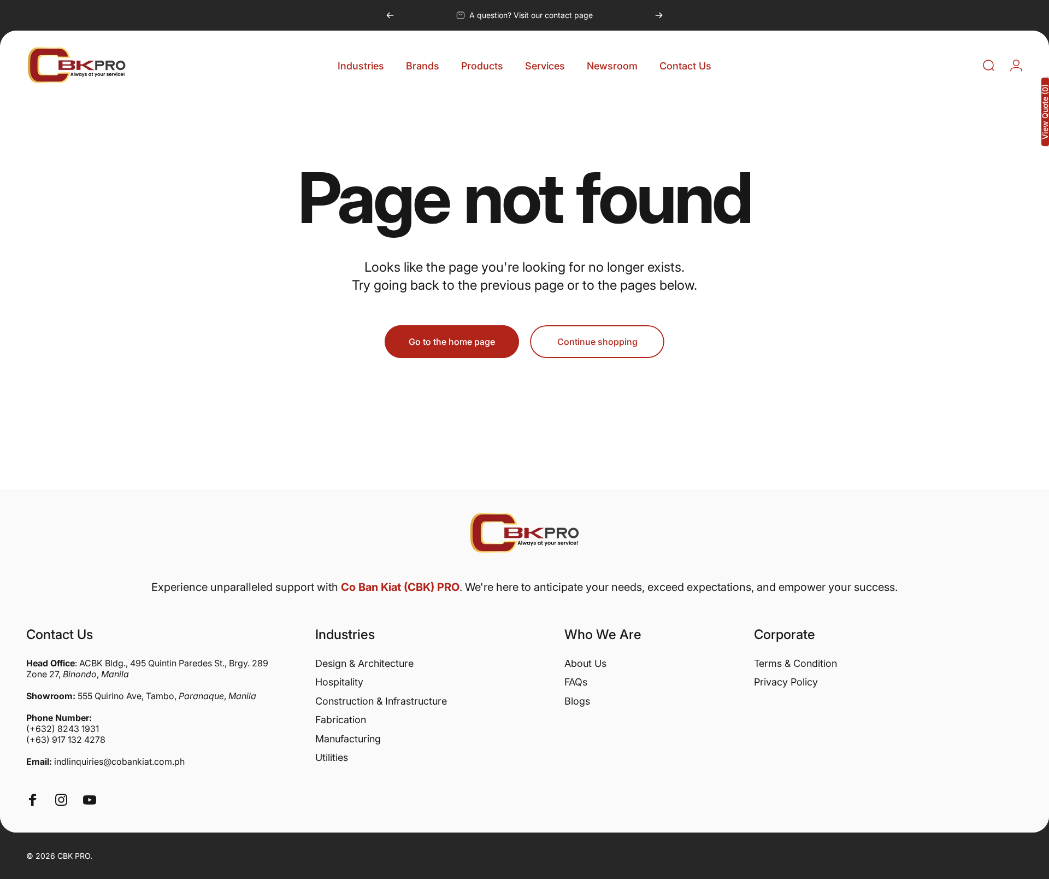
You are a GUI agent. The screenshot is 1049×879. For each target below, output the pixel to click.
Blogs (577, 701)
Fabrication (340, 719)
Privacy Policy (786, 682)
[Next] (659, 15)
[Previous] (390, 15)
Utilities (331, 757)
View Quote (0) (1045, 111)
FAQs (575, 682)
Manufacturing (348, 739)
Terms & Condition (795, 663)
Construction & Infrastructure (381, 701)
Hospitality (339, 682)
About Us (585, 663)
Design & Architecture (364, 663)
